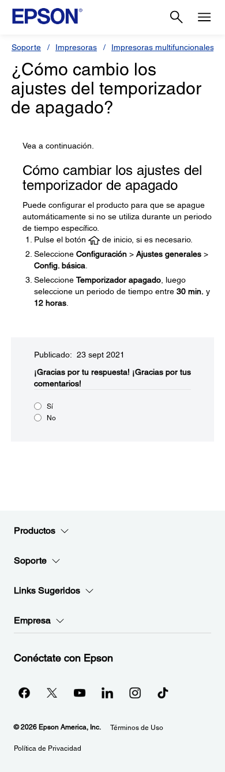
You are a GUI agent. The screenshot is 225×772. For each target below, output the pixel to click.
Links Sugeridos (47, 590)
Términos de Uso (136, 728)
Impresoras (76, 47)
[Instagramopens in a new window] (135, 692)
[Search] (176, 17)
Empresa (32, 620)
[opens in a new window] (162, 692)
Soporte (26, 47)
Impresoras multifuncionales (162, 47)
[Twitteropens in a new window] (52, 692)
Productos (34, 530)
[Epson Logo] (47, 16)
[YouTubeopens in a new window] (79, 692)
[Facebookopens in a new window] (24, 692)
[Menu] (204, 17)
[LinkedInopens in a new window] (107, 692)
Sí (50, 406)
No (51, 418)
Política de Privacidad (47, 748)
